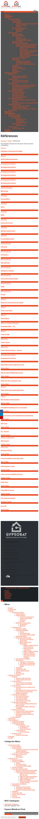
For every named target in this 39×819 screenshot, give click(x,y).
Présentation (12, 609)
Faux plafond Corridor (18, 92)
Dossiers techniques (18, 128)
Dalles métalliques (25, 53)
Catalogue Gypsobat (14, 115)
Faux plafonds (12, 83)
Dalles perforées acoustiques (28, 50)
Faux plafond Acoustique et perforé (22, 86)
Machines (19, 31)
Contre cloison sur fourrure (20, 80)
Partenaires (8, 593)
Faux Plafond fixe (21, 38)
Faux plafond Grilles (18, 94)
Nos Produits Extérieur (22, 752)
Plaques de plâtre (17, 34)
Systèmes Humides (14, 116)
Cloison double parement (19, 77)
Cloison (18, 37)
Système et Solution (14, 675)
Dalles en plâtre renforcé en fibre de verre (30, 646)
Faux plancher (16, 797)
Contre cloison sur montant (20, 82)
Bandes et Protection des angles (25, 64)
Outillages (15, 65)
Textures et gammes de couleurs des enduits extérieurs (27, 618)
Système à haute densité (19, 107)
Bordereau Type (21, 119)
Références (8, 595)
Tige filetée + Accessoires (23, 62)
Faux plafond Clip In (18, 95)
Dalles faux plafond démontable (25, 46)
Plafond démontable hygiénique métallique (25, 103)
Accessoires (19, 29)
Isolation (14, 70)
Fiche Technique (21, 125)
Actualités (8, 596)
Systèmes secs (12, 32)
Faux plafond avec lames (19, 97)
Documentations (13, 720)
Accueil (7, 590)
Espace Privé (8, 814)
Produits (18, 26)
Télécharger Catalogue (11, 804)
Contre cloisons (13, 79)
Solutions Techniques (14, 104)
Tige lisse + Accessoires (23, 61)
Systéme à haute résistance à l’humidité (24, 109)
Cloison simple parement (19, 76)
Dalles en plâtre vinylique (27, 52)
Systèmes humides (14, 19)
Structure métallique (18, 35)
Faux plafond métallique (19, 58)
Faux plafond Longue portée (20, 88)
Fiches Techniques (21, 122)
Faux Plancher (16, 71)
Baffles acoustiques (18, 89)
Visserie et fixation (17, 41)
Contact (10, 738)
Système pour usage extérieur (21, 106)
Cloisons (10, 74)
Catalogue (8, 598)
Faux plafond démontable (23, 40)
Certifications (20, 120)
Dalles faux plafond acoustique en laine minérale (29, 55)
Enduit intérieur (16, 20)
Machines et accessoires (19, 28)
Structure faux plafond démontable (26, 44)
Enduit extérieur (17, 22)
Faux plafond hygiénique (15, 98)
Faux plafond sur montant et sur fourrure (24, 85)
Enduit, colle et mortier (18, 68)
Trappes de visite (17, 67)
